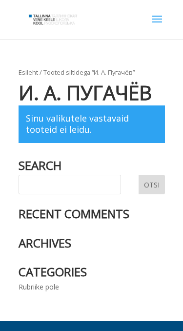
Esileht (28, 72)
